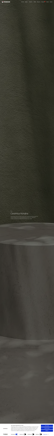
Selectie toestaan (46, 428)
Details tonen (45, 434)
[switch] (25, 434)
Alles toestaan (47, 425)
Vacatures (43, 1)
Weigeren (47, 430)
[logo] (6, 2)
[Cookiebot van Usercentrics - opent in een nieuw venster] (5, 434)
